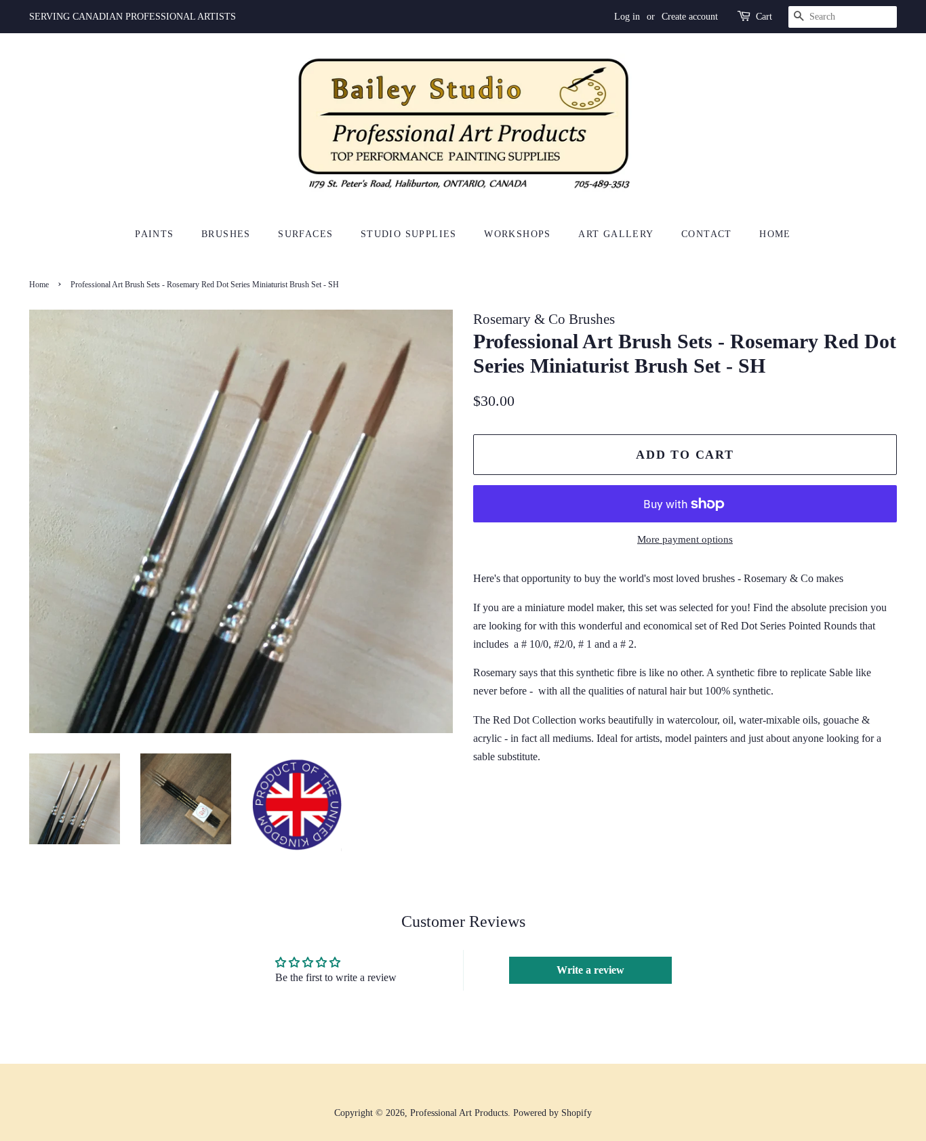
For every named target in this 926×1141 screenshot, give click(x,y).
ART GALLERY (615, 234)
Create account (690, 17)
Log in (627, 17)
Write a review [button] (590, 970)
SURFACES (305, 234)
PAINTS (154, 234)
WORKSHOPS (517, 234)
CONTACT (706, 234)
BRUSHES (226, 234)
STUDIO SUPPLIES (409, 234)
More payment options (685, 539)
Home (39, 284)
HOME (775, 234)
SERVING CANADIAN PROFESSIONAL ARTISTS (132, 17)
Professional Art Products (459, 1113)
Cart (764, 17)
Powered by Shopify (552, 1113)
